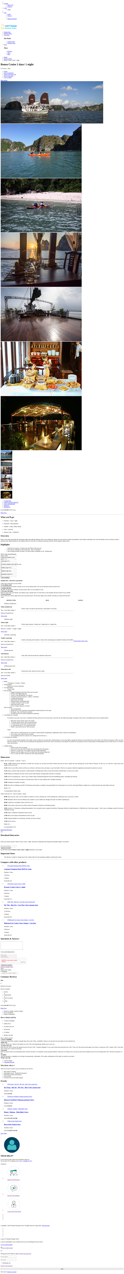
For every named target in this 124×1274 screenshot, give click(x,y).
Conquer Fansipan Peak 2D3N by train (17, 869)
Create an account (11, 1272)
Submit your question (6, 965)
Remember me (6, 1263)
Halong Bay (7, 32)
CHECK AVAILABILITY (11, 502)
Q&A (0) (6, 505)
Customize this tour (9, 1062)
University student (5, 564)
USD (5, 8)
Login (9, 14)
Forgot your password (25, 1253)
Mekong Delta (8, 33)
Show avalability (5, 577)
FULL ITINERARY (9, 504)
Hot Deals (6, 35)
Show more (4, 616)
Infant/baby (4, 574)
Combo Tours (11, 41)
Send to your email (6, 848)
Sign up (9, 15)
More (5, 44)
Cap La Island (8, 77)
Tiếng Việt (10, 5)
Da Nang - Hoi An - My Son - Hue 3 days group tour (22, 1087)
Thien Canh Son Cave (10, 74)
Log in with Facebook (6, 1244)
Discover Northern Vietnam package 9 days (19, 1100)
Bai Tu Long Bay (8, 76)
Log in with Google (7, 1248)
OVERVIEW (7, 501)
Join (5, 12)
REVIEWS (7, 507)
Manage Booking (12, 19)
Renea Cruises (8, 58)
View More (4, 1133)
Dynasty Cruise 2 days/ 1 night (14, 887)
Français (9, 6)
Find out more (46, 1225)
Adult (2, 561)
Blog (8, 54)
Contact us (3, 1164)
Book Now (4, 513)
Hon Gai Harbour (8, 73)
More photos (4, 80)
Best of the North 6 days (12, 1124)
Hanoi (5, 71)
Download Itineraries (6, 830)
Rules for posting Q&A (7, 967)
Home (5, 57)
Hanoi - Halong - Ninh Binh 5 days (16, 1112)
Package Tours (11, 43)
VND (8, 9)
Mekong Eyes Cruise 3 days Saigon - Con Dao (20, 923)
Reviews (9, 51)
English (6, 3)
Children (3, 567)
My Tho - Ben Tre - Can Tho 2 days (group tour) (21, 905)
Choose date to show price (81, 641)
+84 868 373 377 (27, 1161)
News (9, 53)
